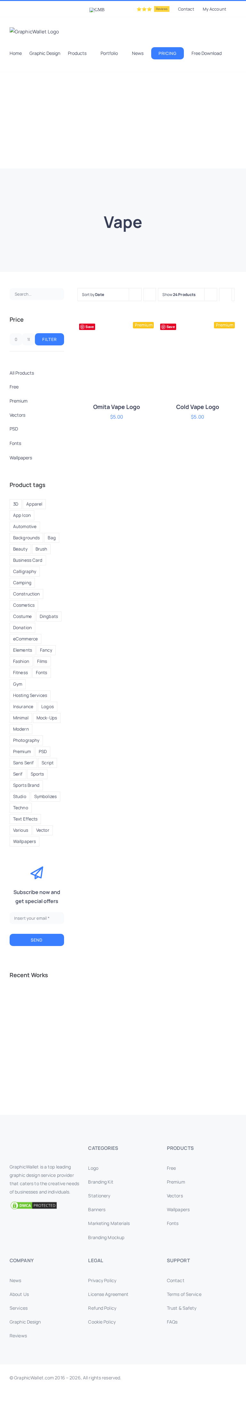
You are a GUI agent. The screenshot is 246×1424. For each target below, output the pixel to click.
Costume (22, 616)
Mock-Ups (47, 718)
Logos (47, 706)
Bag (51, 538)
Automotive (25, 526)
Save (90, 326)
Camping (22, 583)
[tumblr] (143, 1416)
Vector (42, 830)
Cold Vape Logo (197, 407)
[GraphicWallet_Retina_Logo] (34, 1146)
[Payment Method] (123, 1398)
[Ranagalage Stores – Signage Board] (21, 1069)
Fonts (41, 672)
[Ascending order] (150, 294)
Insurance (23, 706)
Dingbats (49, 616)
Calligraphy (24, 571)
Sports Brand (26, 785)
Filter (49, 339)
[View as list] (225, 307)
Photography (26, 740)
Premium (22, 751)
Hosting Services (30, 695)
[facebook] (82, 1416)
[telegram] (164, 1416)
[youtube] (123, 1416)
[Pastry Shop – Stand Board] (21, 1046)
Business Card (28, 560)
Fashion (21, 661)
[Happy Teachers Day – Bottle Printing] (44, 1000)
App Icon (22, 515)
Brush (41, 549)
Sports (37, 774)
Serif (18, 774)
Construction (26, 594)
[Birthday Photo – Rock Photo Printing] (44, 1023)
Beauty (20, 549)
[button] (25, 65)
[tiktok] (154, 1416)
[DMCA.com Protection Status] (44, 1205)
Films (42, 661)
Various (20, 830)
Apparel (34, 504)
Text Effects (25, 819)
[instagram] (102, 1416)
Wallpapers (24, 841)
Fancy (46, 650)
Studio (19, 796)
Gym (17, 684)
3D (15, 504)
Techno (20, 808)
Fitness (20, 672)
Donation (22, 627)
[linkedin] (113, 1416)
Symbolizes (45, 796)
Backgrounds (26, 538)
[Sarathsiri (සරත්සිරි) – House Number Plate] (21, 1000)
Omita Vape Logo (116, 407)
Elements (22, 650)
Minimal (21, 718)
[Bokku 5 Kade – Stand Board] (44, 1069)
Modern (21, 729)
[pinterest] (133, 1416)
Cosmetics (24, 605)
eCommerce (25, 639)
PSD (43, 751)
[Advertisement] (123, 120)
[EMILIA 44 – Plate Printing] (21, 1023)
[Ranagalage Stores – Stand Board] (44, 1046)
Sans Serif (23, 763)
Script (47, 763)
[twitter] (92, 1416)
